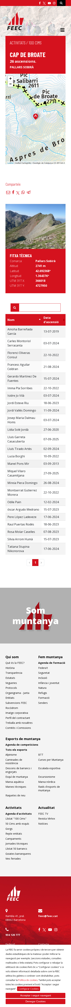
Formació (44, 697)
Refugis (42, 693)
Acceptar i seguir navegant (35, 995)
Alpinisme (11, 754)
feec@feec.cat (48, 916)
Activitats (17, 42)
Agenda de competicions (21, 744)
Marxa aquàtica (14, 782)
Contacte (43, 944)
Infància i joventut (48, 683)
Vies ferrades (13, 858)
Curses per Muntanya (50, 759)
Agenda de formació (51, 663)
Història (10, 668)
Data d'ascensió (51, 320)
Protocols (11, 688)
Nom (11, 320)
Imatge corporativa (16, 712)
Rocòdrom (11, 708)
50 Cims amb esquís (17, 823)
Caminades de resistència (13, 761)
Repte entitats (13, 833)
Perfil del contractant (17, 718)
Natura (42, 688)
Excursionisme (46, 776)
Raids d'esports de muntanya (49, 788)
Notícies (43, 823)
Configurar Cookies (29, 988)
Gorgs (9, 828)
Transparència (13, 672)
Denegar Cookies (35, 1001)
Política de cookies (28, 980)
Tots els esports (16, 749)
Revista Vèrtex (46, 818)
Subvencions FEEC (16, 703)
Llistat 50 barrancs (16, 848)
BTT (40, 754)
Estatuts (10, 678)
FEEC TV (43, 813)
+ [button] (10, 78)
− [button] (10, 84)
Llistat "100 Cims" (15, 818)
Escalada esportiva (49, 768)
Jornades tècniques (16, 843)
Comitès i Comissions (18, 728)
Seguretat (44, 672)
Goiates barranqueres (18, 853)
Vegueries (11, 683)
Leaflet (10, 162)
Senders (43, 703)
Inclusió (42, 678)
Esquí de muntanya (16, 776)
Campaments (13, 838)
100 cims (35, 42)
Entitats (9, 697)
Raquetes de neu (15, 795)
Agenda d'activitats (18, 813)
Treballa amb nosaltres (19, 722)
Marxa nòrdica (46, 782)
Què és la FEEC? (14, 663)
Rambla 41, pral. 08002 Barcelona (15, 918)
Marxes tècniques (15, 786)
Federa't (43, 668)
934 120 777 (12, 935)
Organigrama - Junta (17, 693)
